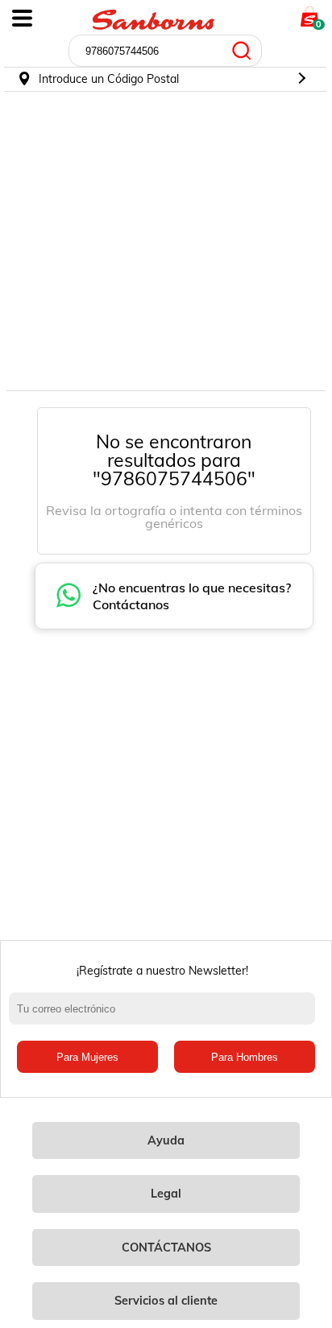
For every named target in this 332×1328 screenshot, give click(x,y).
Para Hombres (244, 1057)
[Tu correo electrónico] (166, 1016)
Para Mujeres (87, 1057)
